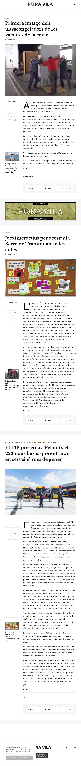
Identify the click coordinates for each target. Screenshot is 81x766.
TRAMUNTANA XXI (12, 302)
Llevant (8, 442)
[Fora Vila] (40, 4)
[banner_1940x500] (40, 211)
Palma (21, 442)
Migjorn (15, 442)
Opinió (7, 233)
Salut (7, 18)
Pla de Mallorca (30, 442)
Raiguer (40, 442)
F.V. (12, 521)
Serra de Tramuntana (51, 442)
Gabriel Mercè (12, 101)
